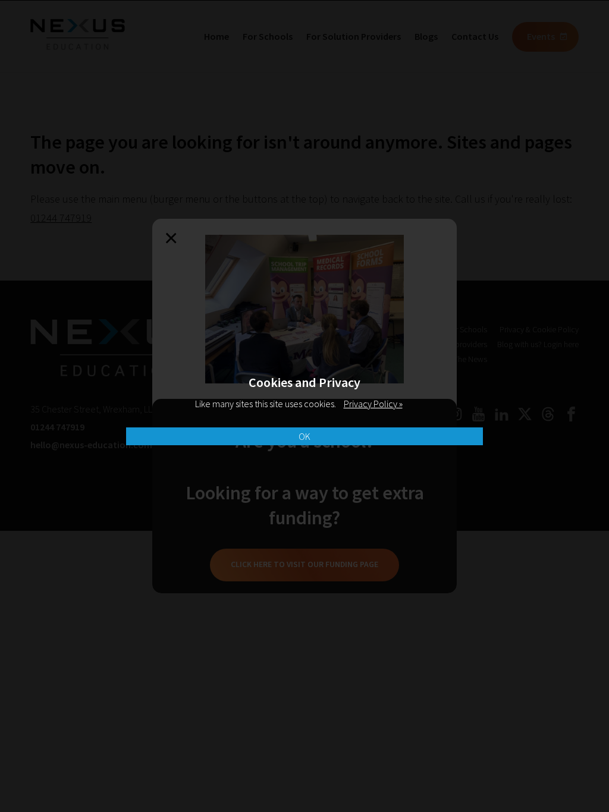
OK (304, 436)
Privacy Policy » (373, 404)
